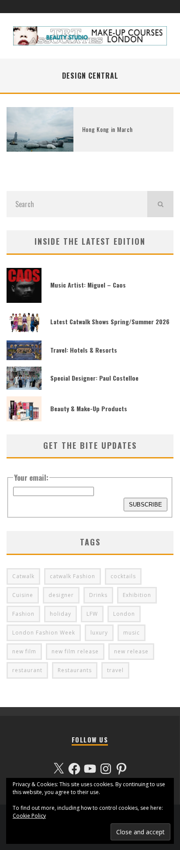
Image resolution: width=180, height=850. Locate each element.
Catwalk (23, 576)
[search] (160, 204)
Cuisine (22, 595)
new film (24, 651)
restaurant (27, 670)
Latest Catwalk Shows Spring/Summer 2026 (110, 321)
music (131, 632)
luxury (99, 632)
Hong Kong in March (107, 129)
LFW (92, 614)
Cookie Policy (29, 815)
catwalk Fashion (72, 576)
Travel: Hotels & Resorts (83, 349)
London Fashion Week (43, 632)
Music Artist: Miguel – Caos (88, 284)
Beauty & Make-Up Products (88, 408)
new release (131, 651)
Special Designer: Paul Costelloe (94, 377)
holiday (60, 614)
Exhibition (137, 595)
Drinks (98, 595)
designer (61, 595)
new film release (75, 651)
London (124, 614)
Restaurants (75, 670)
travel (115, 670)
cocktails (123, 576)
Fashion (23, 614)
